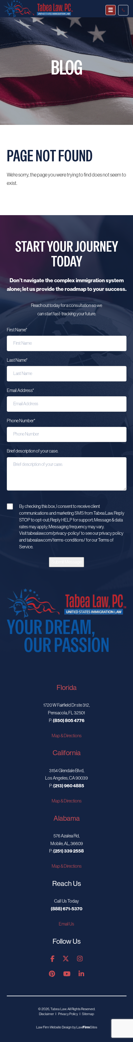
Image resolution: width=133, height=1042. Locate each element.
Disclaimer (46, 1014)
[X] (65, 959)
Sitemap (88, 1014)
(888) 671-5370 (123, 10)
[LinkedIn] (81, 974)
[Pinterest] (52, 974)
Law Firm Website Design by (56, 1027)
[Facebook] (52, 959)
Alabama (67, 818)
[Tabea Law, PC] (67, 602)
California (67, 753)
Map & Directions (67, 735)
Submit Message (66, 561)
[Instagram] (80, 959)
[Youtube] (67, 974)
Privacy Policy (68, 1014)
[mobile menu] (110, 10)
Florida (67, 687)
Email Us (66, 923)
